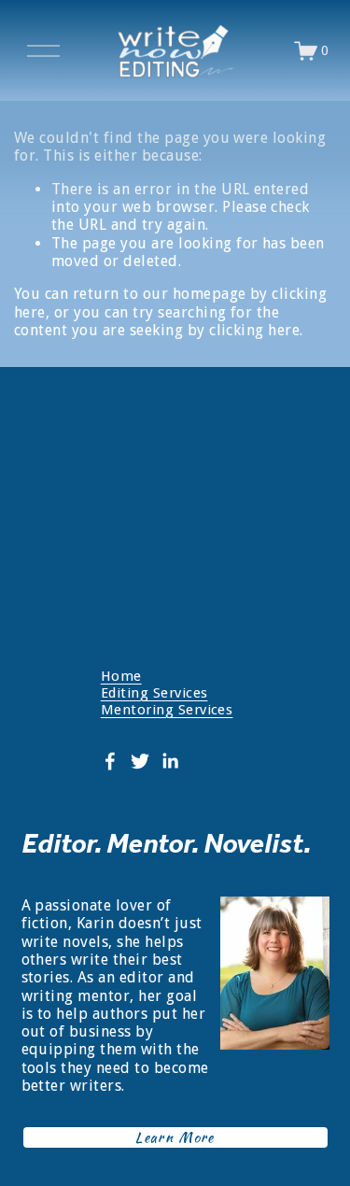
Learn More (175, 1137)
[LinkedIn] (170, 761)
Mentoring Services (167, 709)
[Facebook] (110, 761)
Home (121, 676)
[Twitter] (140, 761)
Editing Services (154, 693)
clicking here (254, 330)
